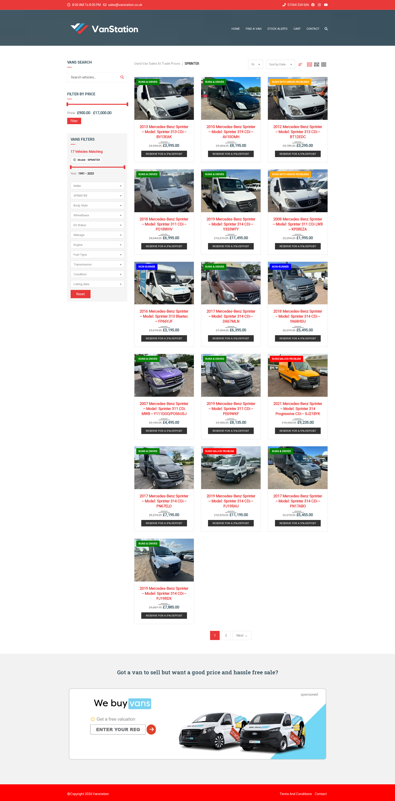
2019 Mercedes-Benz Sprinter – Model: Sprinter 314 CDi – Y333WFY (231, 224)
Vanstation (101, 794)
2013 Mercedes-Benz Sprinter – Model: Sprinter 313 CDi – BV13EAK (164, 132)
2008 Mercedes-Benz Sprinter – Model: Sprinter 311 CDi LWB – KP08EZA (298, 224)
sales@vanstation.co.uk (125, 5)
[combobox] (97, 185)
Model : (88, 159)
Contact (321, 794)
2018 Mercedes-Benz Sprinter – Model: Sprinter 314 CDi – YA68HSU (297, 316)
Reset (80, 294)
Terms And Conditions (296, 794)
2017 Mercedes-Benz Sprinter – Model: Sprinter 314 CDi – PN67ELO (164, 501)
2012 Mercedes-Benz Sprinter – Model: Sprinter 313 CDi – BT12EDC (297, 132)
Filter (74, 121)
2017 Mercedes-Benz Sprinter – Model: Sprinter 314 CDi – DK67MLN (231, 316)
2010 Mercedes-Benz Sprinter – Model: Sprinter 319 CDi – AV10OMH (231, 132)
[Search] (122, 77)
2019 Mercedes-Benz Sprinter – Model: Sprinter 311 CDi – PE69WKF (231, 409)
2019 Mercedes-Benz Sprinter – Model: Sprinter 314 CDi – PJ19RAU (231, 501)
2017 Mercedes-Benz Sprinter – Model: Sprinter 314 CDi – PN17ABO (297, 501)
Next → (242, 635)
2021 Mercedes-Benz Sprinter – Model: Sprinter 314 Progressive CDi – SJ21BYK (297, 409)
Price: (71, 113)
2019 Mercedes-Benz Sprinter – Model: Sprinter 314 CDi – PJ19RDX (164, 593)
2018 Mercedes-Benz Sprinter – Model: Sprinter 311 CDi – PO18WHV (164, 224)
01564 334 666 (298, 5)
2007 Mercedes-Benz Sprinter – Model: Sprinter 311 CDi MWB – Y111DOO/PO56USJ (164, 409)
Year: (74, 173)
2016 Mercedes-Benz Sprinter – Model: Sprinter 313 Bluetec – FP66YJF (164, 316)
